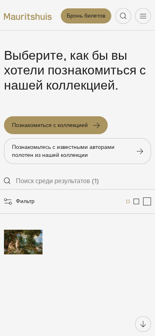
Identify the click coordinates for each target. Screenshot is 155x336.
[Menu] (143, 16)
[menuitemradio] (128, 201)
